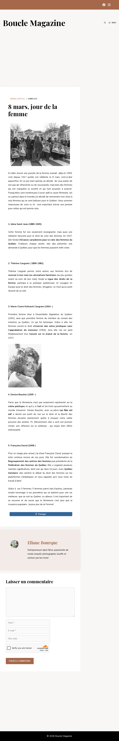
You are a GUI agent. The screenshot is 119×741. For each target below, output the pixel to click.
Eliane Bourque (43, 542)
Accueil (13, 99)
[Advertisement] (59, 55)
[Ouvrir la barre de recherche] (105, 22)
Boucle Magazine (34, 22)
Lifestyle (21, 99)
